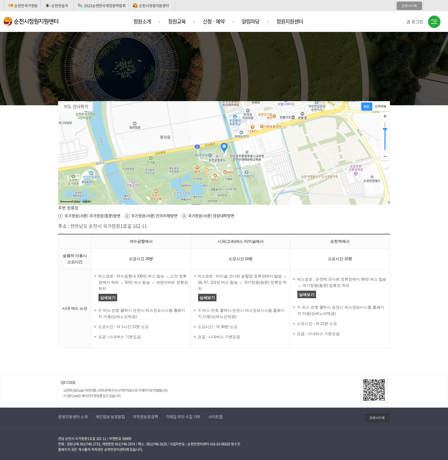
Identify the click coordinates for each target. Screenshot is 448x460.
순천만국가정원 (26, 5)
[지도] (366, 106)
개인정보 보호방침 (110, 417)
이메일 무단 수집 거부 (183, 417)
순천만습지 (59, 5)
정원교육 (177, 21)
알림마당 (250, 21)
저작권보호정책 (145, 417)
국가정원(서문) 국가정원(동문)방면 (92, 216)
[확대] (385, 116)
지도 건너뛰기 (76, 106)
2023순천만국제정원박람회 (105, 5)
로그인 (417, 21)
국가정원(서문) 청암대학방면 (211, 216)
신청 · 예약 (214, 21)
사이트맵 (434, 22)
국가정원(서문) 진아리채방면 (154, 216)
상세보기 (108, 297)
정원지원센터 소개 (73, 417)
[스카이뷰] (380, 106)
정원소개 (142, 21)
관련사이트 (409, 6)
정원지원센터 (289, 21)
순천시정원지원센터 (154, 5)
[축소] (385, 156)
